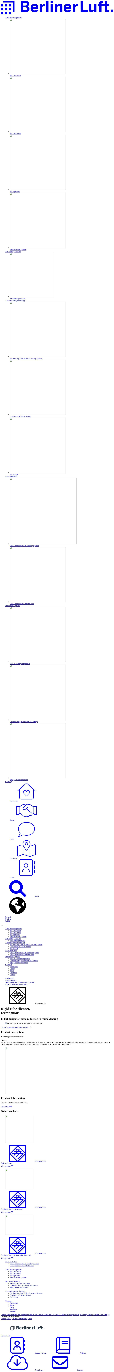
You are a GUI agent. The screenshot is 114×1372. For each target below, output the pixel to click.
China (30, 1319)
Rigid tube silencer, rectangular (16, 984)
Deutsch (8, 917)
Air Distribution (15, 933)
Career (12, 969)
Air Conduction (15, 931)
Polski (7, 921)
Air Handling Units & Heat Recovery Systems (26, 945)
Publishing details (86, 1315)
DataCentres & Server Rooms (20, 947)
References (14, 967)
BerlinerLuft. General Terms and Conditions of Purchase (48, 1315)
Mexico (24, 1319)
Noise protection (11, 477)
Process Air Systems (12, 606)
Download (5, 1107)
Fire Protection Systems (18, 937)
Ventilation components (13, 18)
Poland (8, 1319)
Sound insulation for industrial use (22, 955)
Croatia (14, 1319)
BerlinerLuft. (9, 978)
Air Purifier (14, 949)
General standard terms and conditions (14, 1315)
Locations (13, 973)
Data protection (73, 1315)
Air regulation (15, 935)
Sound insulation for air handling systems (24, 953)
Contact (12, 975)
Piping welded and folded (19, 963)
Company (8, 782)
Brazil (19, 1319)
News (12, 971)
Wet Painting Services (13, 252)
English (8, 919)
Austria (3, 1319)
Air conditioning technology (15, 300)
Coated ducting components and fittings (24, 961)
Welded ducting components (20, 959)
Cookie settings (103, 1315)
